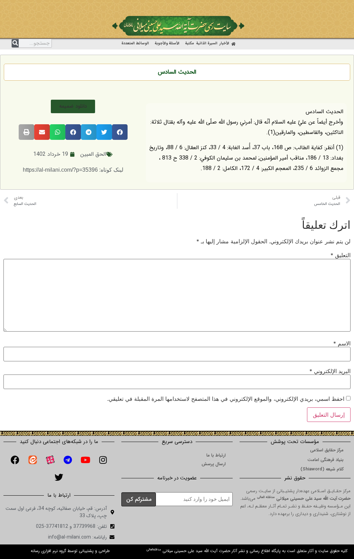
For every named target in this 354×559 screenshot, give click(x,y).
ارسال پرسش (214, 464)
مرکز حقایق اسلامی (327, 450)
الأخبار (224, 43)
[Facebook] (15, 460)
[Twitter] (59, 477)
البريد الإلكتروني (330, 371)
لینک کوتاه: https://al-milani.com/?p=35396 (73, 170)
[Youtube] (85, 460)
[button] (73, 106)
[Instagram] (103, 460)
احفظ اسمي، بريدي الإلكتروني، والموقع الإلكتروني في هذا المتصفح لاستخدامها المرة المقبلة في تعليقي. (225, 399)
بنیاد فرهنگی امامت (325, 459)
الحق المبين (93, 154)
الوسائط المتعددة (135, 43)
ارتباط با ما (216, 455)
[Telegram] (67, 460)
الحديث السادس (177, 72)
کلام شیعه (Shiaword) (322, 469)
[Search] (15, 43)
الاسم (342, 343)
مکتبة (189, 43)
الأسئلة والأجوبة (167, 43)
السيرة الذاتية (206, 43)
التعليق (340, 255)
